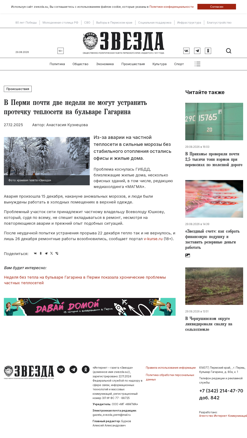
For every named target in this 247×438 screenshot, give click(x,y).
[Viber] (57, 253)
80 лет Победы (26, 22)
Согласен (216, 7)
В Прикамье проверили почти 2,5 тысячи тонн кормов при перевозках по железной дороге (213, 160)
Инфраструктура (189, 22)
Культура (159, 64)
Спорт (179, 64)
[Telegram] (46, 253)
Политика (57, 64)
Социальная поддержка (154, 22)
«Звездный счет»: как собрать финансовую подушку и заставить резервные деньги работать (212, 240)
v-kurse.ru (153, 238)
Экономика (105, 64)
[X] (51, 253)
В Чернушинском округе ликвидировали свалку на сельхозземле (208, 324)
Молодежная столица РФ (60, 22)
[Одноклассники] (40, 253)
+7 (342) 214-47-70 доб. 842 (221, 394)
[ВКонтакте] (35, 253)
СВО (87, 22)
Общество (80, 64)
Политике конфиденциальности (171, 7)
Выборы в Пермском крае (114, 22)
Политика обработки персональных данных (170, 377)
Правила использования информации (171, 367)
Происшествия (133, 64)
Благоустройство (219, 22)
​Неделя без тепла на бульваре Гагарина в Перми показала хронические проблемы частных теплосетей (85, 280)
